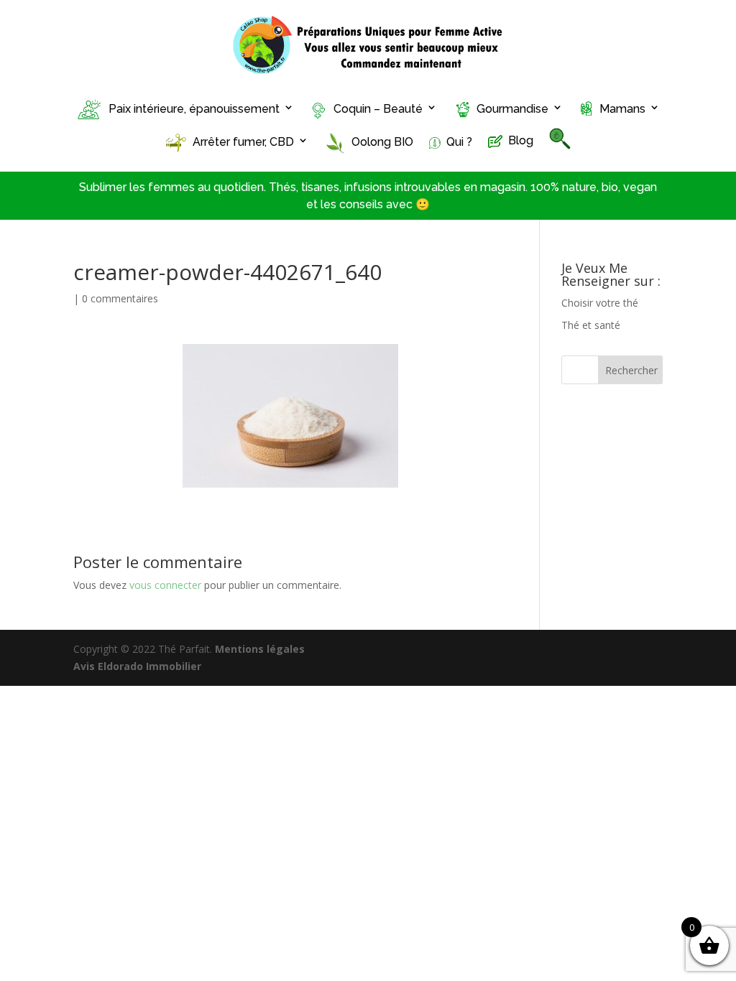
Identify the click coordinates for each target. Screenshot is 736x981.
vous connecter (165, 585)
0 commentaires (120, 298)
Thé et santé (590, 325)
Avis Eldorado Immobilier (137, 666)
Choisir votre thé (599, 303)
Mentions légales (260, 649)
